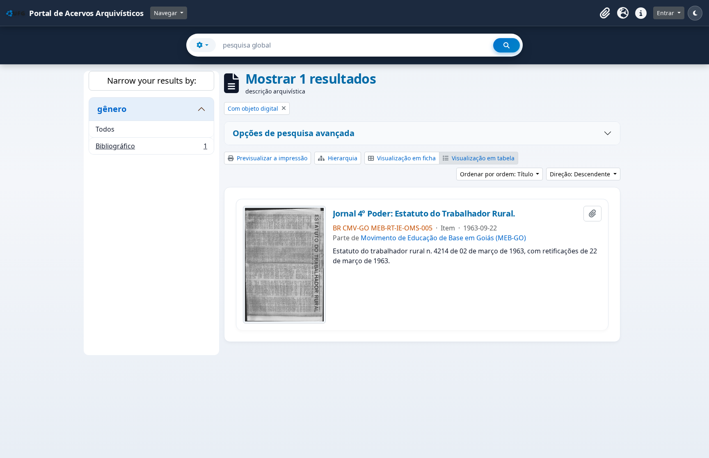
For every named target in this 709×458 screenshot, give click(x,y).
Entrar (666, 13)
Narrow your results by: (151, 80)
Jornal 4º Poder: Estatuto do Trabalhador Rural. (424, 214)
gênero (111, 108)
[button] (605, 13)
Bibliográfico (151, 147)
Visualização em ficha (405, 158)
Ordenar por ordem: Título (497, 174)
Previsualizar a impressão (271, 158)
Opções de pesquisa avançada (293, 133)
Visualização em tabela (482, 158)
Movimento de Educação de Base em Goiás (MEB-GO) (443, 237)
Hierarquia (341, 158)
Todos (105, 129)
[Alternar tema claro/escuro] (695, 13)
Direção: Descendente (581, 174)
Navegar (166, 13)
